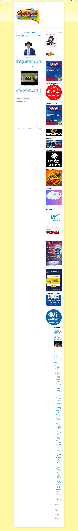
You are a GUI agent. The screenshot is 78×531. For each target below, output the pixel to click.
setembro (57, 503)
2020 (56, 515)
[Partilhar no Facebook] (27, 98)
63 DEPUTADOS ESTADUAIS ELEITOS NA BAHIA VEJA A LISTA (58, 491)
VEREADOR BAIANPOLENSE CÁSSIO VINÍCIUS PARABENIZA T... (58, 420)
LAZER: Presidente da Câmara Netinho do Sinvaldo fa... (58, 458)
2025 (56, 367)
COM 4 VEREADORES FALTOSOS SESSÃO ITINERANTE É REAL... (58, 399)
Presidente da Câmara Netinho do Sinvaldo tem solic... (58, 481)
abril (57, 509)
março (57, 510)
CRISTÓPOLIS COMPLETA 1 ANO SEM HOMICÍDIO (58, 384)
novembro (57, 373)
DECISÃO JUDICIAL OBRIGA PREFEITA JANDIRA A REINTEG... (58, 486)
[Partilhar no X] (26, 98)
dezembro (57, 372)
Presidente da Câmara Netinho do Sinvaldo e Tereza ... (58, 412)
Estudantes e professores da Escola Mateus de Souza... (58, 395)
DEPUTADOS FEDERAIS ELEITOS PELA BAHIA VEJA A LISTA (58, 495)
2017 (56, 518)
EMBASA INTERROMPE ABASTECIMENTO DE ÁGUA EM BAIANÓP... (58, 408)
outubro (57, 374)
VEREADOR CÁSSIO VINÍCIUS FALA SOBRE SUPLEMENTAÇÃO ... (58, 433)
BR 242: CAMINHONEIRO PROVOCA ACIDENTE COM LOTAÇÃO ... (58, 500)
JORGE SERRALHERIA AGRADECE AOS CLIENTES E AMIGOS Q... (58, 425)
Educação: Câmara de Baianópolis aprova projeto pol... (58, 442)
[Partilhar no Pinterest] (28, 98)
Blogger (47, 524)
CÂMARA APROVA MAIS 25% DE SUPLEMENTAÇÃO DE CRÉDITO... (58, 455)
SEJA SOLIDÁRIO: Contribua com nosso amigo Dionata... (58, 415)
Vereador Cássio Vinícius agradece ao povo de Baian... (58, 428)
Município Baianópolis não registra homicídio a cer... (58, 438)
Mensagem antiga (39, 128)
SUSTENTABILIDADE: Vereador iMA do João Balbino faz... (58, 466)
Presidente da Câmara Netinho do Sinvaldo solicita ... (58, 381)
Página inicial (30, 128)
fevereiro (57, 511)
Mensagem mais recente (20, 128)
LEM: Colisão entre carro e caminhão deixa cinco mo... (58, 469)
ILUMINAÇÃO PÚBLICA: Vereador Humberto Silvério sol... (58, 450)
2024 (56, 368)
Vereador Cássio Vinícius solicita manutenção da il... (58, 388)
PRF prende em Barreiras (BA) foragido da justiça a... (58, 473)
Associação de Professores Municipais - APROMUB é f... (58, 377)
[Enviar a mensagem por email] (24, 98)
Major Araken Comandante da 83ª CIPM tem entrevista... (58, 391)
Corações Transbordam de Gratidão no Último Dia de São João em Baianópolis (57, 331)
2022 (56, 371)
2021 (56, 514)
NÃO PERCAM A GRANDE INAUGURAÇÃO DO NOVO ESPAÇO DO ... (58, 477)
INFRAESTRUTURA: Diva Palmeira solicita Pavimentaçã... (58, 446)
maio (57, 508)
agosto (57, 504)
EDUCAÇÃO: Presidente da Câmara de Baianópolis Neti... (58, 462)
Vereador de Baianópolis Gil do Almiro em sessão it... (58, 403)
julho (57, 505)
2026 (56, 366)
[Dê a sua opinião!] (25, 98)
